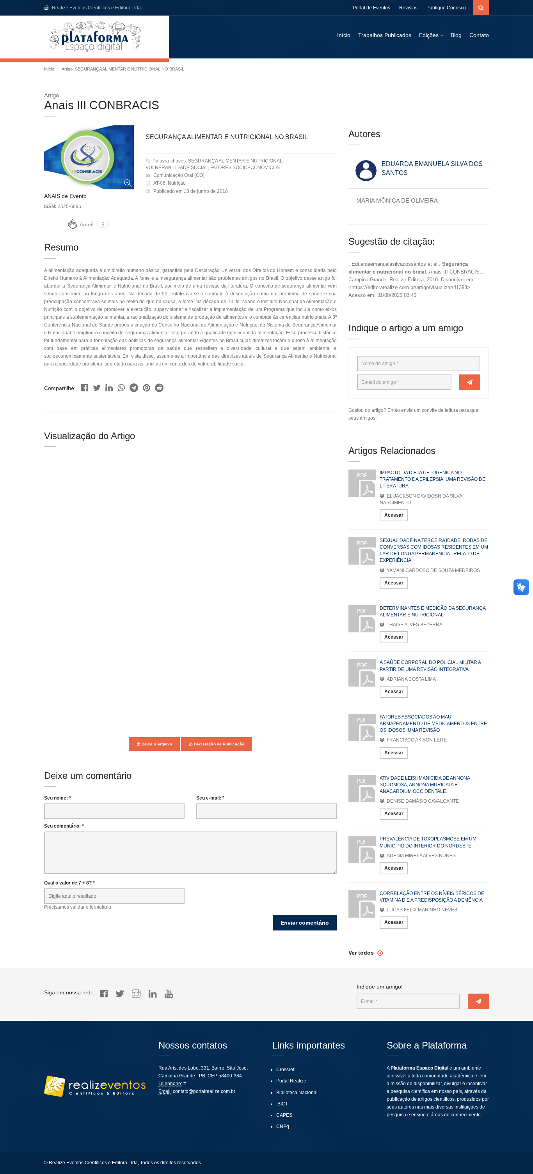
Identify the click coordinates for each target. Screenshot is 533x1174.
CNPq (282, 1126)
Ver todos (361, 953)
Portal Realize (291, 1081)
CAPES (284, 1115)
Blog (456, 35)
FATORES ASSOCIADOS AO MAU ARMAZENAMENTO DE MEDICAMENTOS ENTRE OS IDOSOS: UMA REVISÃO (433, 723)
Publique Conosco (446, 8)
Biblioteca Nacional (297, 1092)
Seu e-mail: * (210, 798)
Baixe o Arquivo (156, 744)
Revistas (408, 8)
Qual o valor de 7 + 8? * (69, 883)
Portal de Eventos (371, 8)
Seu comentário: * (64, 826)
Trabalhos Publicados (384, 35)
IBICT (282, 1104)
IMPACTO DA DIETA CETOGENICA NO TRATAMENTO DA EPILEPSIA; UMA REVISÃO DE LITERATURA (432, 479)
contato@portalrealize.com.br (204, 1091)
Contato (479, 35)
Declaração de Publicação (218, 744)
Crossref (285, 1069)
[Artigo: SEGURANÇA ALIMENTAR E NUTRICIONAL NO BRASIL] (84, 386)
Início (343, 35)
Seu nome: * (57, 798)
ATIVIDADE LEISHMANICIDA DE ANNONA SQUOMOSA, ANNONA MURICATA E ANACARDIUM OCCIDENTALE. (425, 784)
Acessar (393, 515)
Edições (429, 35)
